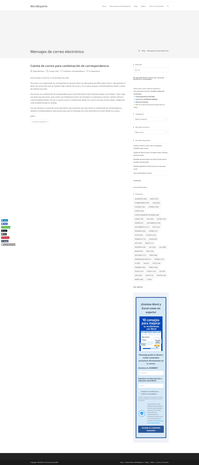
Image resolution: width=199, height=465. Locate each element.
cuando (153, 207)
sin (146, 263)
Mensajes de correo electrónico (158, 51)
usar (149, 275)
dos (156, 227)
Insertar (140, 247)
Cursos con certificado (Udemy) (146, 99)
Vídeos (152, 462)
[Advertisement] (99, 32)
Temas (153, 267)
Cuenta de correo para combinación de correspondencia (69, 66)
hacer (153, 239)
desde (161, 219)
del (150, 219)
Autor (122, 462)
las (152, 247)
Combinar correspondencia (74, 71)
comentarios (142, 203)
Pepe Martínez (38, 71)
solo (156, 263)
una (138, 275)
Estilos (151, 235)
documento (153, 223)
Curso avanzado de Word (147, 215)
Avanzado (141, 199)
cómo (139, 219)
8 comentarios (94, 71)
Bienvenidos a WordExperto (134, 462)
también (140, 267)
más (150, 251)
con (156, 203)
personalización (143, 259)
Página (159, 259)
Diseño (139, 223)
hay (138, 243)
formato (140, 239)
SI (137, 263)
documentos (142, 227)
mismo (139, 251)
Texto (139, 271)
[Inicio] (139, 51)
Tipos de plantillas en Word (142, 173)
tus (162, 271)
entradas (140, 231)
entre (153, 231)
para (153, 255)
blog (154, 199)
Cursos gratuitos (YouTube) (145, 97)
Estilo (139, 235)
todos (151, 271)
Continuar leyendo (41, 122)
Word (139, 279)
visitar (161, 275)
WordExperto (39, 6)
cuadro (140, 207)
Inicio (149, 243)
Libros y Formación (163, 462)
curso (139, 211)
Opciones (140, 255)
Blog (146, 462)
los (162, 247)
